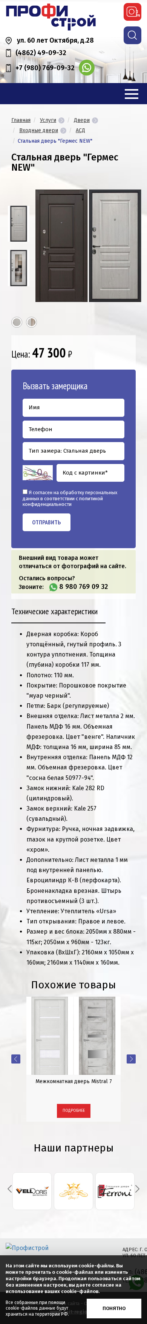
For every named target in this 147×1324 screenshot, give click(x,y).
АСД (80, 130)
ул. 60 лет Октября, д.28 (55, 40)
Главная (21, 120)
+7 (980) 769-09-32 (45, 68)
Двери (82, 120)
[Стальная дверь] (19, 223)
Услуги (48, 120)
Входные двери (38, 130)
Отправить (46, 522)
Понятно (114, 1308)
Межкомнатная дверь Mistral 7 (73, 1081)
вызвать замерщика (132, 12)
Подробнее (74, 1110)
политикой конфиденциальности (63, 501)
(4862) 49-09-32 (40, 53)
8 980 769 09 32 (83, 587)
